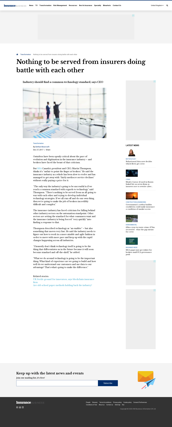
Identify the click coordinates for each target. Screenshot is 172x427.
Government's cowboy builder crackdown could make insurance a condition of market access (140, 207)
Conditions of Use (91, 405)
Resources (73, 5)
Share (48, 150)
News (31, 5)
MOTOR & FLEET (131, 159)
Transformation (45, 5)
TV (36, 5)
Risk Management (60, 5)
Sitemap (117, 405)
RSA (39, 168)
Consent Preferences (140, 402)
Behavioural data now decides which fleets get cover (139, 162)
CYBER (128, 179)
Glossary (95, 402)
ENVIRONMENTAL (131, 225)
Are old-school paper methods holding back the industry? (62, 285)
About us (102, 405)
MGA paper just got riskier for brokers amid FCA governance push (139, 252)
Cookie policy (127, 402)
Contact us (109, 405)
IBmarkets (107, 5)
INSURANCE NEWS (131, 247)
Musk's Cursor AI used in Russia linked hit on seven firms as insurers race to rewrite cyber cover (139, 184)
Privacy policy (117, 402)
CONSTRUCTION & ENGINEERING (136, 202)
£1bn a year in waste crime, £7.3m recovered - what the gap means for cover (140, 229)
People (88, 402)
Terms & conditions (105, 402)
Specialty (97, 5)
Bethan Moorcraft (42, 147)
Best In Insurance (85, 5)
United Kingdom (156, 5)
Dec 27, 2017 (38, 150)
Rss (123, 405)
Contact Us (117, 5)
